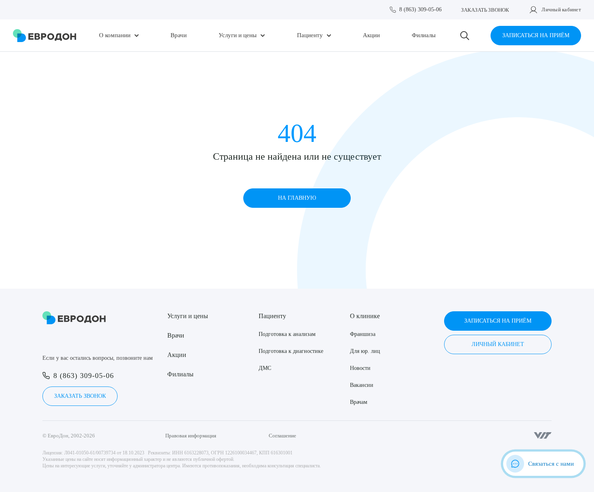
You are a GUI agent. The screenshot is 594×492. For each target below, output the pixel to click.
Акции (371, 35)
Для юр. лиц (365, 351)
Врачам (358, 402)
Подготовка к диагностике (291, 351)
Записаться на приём (535, 35)
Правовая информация (190, 435)
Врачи (179, 35)
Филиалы (424, 35)
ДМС (265, 368)
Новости (360, 368)
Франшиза (362, 334)
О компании (115, 35)
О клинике (365, 316)
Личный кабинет (561, 9)
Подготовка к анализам (287, 334)
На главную (297, 198)
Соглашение (282, 435)
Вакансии (361, 385)
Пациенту (310, 35)
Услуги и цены (238, 35)
